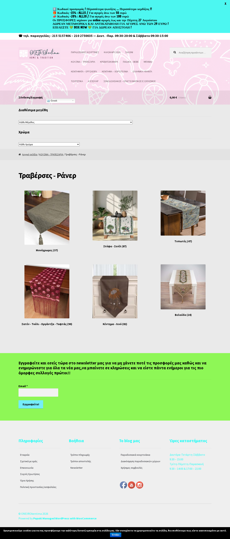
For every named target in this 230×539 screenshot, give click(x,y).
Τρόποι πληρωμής (80, 454)
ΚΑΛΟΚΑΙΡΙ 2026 (112, 52)
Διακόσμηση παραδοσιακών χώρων (140, 461)
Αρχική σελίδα (29, 154)
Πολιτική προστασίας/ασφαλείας (38, 487)
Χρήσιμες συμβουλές (131, 467)
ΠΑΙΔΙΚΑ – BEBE (131, 61)
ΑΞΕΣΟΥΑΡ (93, 81)
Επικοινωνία (26, 467)
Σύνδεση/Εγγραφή (31, 97)
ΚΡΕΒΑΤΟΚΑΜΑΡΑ (109, 61)
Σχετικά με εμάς (28, 461)
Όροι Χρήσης (27, 480)
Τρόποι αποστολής (80, 461)
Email (23, 386)
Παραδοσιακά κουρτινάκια (135, 454)
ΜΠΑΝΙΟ (148, 61)
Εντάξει (115, 535)
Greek (53, 100)
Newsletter (76, 467)
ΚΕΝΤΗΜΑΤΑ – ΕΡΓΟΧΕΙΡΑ (84, 71)
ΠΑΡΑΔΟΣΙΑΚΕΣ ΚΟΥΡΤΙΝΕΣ (85, 52)
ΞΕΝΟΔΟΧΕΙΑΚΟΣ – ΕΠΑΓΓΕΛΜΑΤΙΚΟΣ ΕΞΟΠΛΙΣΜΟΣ (129, 81)
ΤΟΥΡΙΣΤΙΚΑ (77, 81)
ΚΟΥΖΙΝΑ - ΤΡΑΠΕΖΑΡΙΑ (51, 154)
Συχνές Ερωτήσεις (30, 474)
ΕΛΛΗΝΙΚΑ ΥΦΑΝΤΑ (142, 71)
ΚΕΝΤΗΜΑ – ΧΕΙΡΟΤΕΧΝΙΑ (115, 71)
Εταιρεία (24, 454)
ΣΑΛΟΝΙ (129, 52)
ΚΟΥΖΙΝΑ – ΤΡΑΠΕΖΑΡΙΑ (83, 61)
